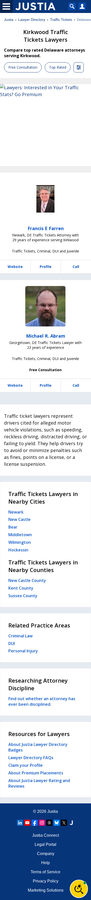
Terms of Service (45, 872)
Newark (16, 512)
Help (45, 863)
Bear (12, 527)
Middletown (20, 534)
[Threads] (49, 823)
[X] (64, 823)
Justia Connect (45, 835)
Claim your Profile (25, 765)
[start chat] (79, 889)
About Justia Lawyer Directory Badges (37, 747)
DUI (11, 643)
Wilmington (19, 542)
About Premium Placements (35, 773)
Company (45, 853)
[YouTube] (27, 823)
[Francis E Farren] (45, 198)
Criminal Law (20, 636)
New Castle (19, 519)
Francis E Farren (46, 228)
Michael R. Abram (45, 336)
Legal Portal (45, 844)
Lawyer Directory (31, 20)
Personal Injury (23, 651)
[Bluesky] (57, 823)
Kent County (20, 588)
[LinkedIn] (20, 823)
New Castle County (27, 580)
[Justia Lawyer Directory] (71, 823)
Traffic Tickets (61, 20)
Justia (8, 20)
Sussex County (22, 595)
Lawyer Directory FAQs (30, 757)
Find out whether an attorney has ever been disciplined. (41, 701)
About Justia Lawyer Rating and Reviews (39, 783)
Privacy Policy (45, 881)
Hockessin (18, 550)
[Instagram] (42, 823)
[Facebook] (35, 823)
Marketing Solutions (45, 890)
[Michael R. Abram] (45, 306)
